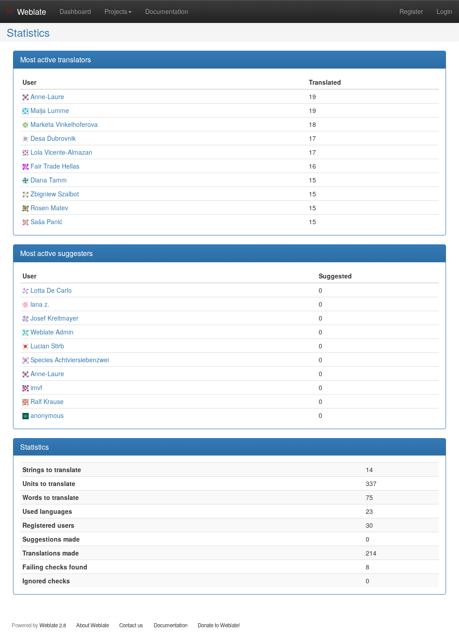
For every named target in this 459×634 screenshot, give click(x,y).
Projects (115, 11)
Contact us (131, 625)
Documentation (166, 11)
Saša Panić (45, 221)
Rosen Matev (48, 207)
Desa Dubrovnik (52, 138)
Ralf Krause (46, 401)
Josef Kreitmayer (53, 317)
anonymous (46, 415)
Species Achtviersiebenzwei (69, 359)
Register (411, 11)
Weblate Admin (51, 331)
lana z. (39, 304)
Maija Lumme (49, 110)
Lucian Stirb (46, 345)
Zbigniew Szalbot (54, 193)
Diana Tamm (48, 179)
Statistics (28, 32)
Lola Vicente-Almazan (60, 152)
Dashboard (75, 11)
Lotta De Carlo (50, 290)
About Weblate (92, 625)
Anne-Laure (46, 96)
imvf (35, 387)
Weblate (30, 11)
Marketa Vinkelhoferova (63, 124)
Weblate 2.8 (52, 625)
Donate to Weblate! (219, 625)
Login (444, 11)
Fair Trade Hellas (54, 165)
